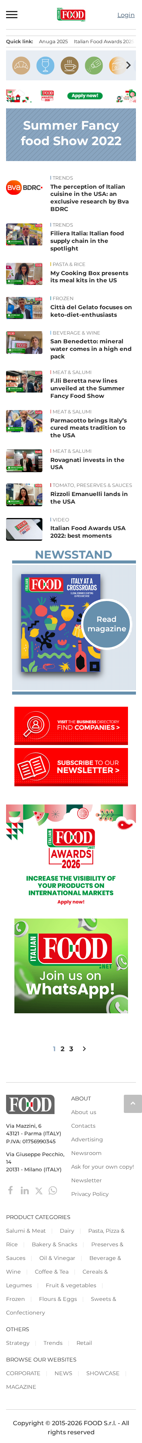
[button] (12, 15)
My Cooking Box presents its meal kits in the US (89, 276)
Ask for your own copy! (102, 1166)
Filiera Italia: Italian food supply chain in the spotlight (87, 241)
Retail (84, 1343)
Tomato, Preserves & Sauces (92, 485)
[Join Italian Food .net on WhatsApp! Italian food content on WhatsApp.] (71, 1011)
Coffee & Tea (52, 1271)
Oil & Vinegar (57, 1258)
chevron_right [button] (128, 65)
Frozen (63, 298)
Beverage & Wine (76, 333)
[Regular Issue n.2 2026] (74, 623)
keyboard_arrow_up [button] (132, 1103)
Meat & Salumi (72, 372)
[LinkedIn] (25, 1190)
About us (83, 1112)
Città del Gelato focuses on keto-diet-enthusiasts (91, 311)
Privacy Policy (90, 1194)
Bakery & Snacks (54, 1244)
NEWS (63, 1373)
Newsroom (86, 1153)
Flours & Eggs (58, 1299)
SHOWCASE (103, 1373)
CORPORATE (23, 1373)
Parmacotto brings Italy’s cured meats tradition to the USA (88, 428)
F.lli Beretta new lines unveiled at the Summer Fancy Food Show (87, 388)
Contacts (83, 1125)
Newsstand (73, 554)
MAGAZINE (21, 1387)
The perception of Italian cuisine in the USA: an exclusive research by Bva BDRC (89, 198)
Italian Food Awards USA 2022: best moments (88, 531)
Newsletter (86, 1180)
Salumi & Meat (26, 1230)
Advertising (87, 1139)
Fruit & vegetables (71, 1285)
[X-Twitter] (39, 1190)
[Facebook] (11, 1190)
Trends (63, 178)
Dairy (67, 1230)
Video (61, 520)
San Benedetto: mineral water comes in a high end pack (91, 349)
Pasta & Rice (69, 264)
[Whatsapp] (53, 1190)
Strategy (18, 1343)
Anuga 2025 (53, 41)
